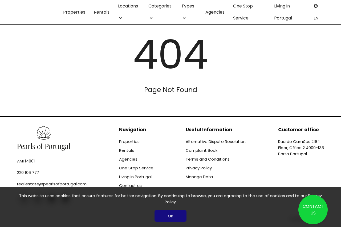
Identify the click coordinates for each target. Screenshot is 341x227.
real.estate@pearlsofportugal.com (52, 184)
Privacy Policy (199, 168)
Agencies (215, 12)
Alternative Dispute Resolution (216, 141)
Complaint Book (201, 150)
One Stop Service (243, 12)
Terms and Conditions (208, 159)
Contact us (130, 185)
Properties (74, 12)
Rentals (101, 12)
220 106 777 (28, 172)
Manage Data (199, 177)
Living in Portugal (283, 12)
